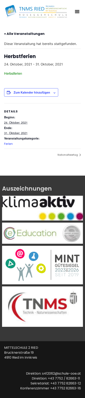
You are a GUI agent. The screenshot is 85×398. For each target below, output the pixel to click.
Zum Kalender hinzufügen (32, 92)
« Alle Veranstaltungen (24, 33)
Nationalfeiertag (68, 155)
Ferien (8, 144)
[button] (77, 11)
